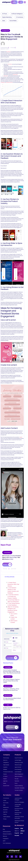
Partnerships (6, 757)
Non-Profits (5, 802)
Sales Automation (18, 776)
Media (4, 783)
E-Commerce (6, 798)
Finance (5, 814)
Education (5, 809)
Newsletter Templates (19, 788)
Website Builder (18, 764)
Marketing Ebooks (7, 831)
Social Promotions (19, 757)
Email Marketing (18, 769)
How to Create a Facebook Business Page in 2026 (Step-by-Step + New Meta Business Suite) (11, 671)
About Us (5, 760)
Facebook (8, 51)
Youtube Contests (19, 790)
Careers (5, 774)
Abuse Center (6, 785)
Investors (5, 767)
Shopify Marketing (19, 785)
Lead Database (18, 771)
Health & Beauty (6, 816)
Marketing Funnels (19, 762)
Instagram (3, 82)
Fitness (4, 819)
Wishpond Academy (7, 834)
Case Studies (6, 764)
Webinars (5, 836)
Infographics (5, 838)
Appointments (18, 767)
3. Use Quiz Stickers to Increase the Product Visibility (13, 596)
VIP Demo (5, 776)
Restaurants (6, 807)
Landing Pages (18, 760)
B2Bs (4, 805)
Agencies (5, 781)
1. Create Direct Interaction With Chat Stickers (13, 584)
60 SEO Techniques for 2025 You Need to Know (11, 708)
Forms (16, 783)
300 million (6, 75)
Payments (17, 781)
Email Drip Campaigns (19, 802)
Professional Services (8, 771)
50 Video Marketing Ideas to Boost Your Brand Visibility (12, 698)
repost (21, 437)
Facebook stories (9, 82)
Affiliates (5, 769)
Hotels (4, 800)
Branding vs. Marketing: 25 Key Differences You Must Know (11, 689)
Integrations (6, 762)
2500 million (15, 74)
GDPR (4, 840)
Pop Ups (16, 778)
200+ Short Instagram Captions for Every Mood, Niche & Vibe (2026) (11, 681)
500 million (10, 64)
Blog (4, 829)
